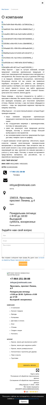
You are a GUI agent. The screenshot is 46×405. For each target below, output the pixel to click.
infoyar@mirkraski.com (21, 282)
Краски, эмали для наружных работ (23, 345)
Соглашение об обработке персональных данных (24, 381)
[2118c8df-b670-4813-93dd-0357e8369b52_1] (2, 36)
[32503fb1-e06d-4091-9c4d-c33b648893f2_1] (2, 41)
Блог (12, 324)
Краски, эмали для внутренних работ (24, 342)
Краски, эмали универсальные (22, 348)
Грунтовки (14, 358)
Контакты (14, 333)
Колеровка (15, 317)
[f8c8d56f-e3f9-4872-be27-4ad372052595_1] (2, 65)
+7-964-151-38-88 (20, 278)
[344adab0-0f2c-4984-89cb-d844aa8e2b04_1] (2, 46)
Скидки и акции (16, 330)
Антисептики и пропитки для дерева (24, 352)
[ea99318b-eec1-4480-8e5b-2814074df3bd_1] (2, 60)
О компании (15, 308)
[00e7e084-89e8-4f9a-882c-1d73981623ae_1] (2, 22)
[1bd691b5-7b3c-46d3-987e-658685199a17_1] (2, 27)
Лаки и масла (16, 355)
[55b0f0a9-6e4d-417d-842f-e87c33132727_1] (2, 51)
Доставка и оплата (17, 321)
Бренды (14, 314)
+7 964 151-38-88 (17, 172)
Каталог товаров (17, 311)
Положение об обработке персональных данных (25, 377)
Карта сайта (35, 374)
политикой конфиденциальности (26, 399)
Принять (24, 402)
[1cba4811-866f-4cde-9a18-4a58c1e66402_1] (2, 32)
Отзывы (14, 327)
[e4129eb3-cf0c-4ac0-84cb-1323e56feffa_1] (2, 55)
